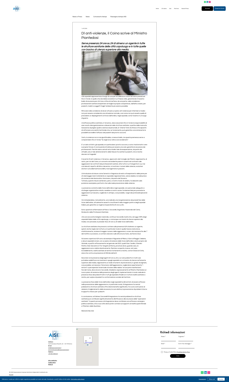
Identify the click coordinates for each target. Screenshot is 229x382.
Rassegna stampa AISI (118, 16)
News (88, 16)
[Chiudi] (227, 379)
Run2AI (11, 374)
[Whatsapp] (205, 2)
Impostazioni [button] (202, 379)
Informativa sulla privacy (77, 379)
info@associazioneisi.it (54, 348)
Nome (163, 336)
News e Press (77, 16)
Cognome (181, 336)
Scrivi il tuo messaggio (184, 343)
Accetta (221, 379)
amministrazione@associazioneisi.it (58, 349)
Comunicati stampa (100, 16)
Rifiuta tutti (212, 379)
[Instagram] (210, 2)
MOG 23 (50, 364)
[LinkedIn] (207, 2)
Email (162, 343)
